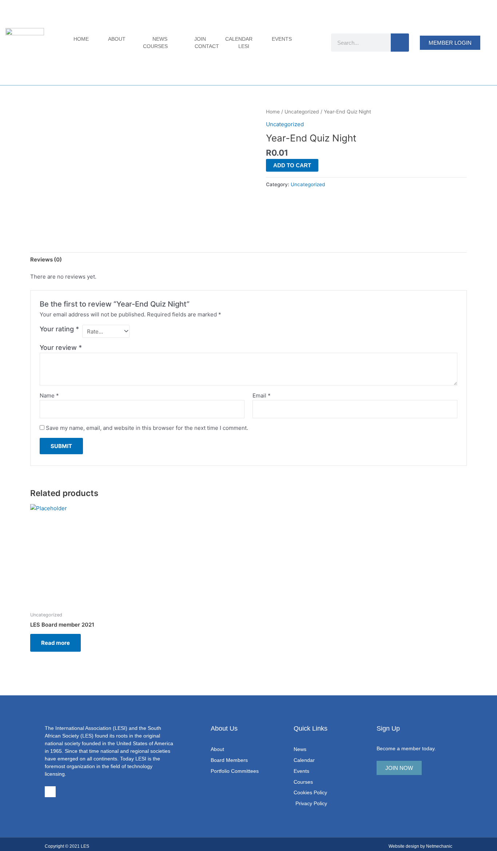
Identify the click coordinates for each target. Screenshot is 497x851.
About (117, 39)
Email (262, 395)
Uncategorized (302, 112)
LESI (243, 46)
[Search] (400, 42)
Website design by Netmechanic (420, 846)
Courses (155, 46)
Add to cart (292, 165)
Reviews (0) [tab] (46, 259)
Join (200, 39)
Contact (207, 46)
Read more (55, 642)
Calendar (239, 39)
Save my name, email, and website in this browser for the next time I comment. (147, 427)
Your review (61, 347)
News (159, 39)
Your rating (59, 329)
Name (49, 395)
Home (81, 39)
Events (282, 39)
